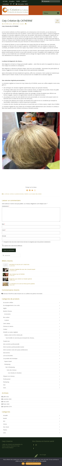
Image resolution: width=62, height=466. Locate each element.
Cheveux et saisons (8, 326)
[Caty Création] (31, 10)
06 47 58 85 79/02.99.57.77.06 (11, 446)
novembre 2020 (7, 399)
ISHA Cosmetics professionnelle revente (13, 347)
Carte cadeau (6, 323)
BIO (3, 194)
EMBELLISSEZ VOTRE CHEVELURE (13, 335)
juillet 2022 (6, 396)
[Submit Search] (42, 1)
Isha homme (6, 352)
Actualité (22, 23)
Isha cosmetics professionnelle (11, 344)
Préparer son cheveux (9, 376)
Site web (4, 236)
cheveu (5, 424)
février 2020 (6, 404)
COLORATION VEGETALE (19, 194)
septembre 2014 (7, 406)
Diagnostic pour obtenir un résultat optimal (20, 279)
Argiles (5, 308)
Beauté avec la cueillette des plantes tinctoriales (29, 293)
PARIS (36, 194)
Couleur (5, 329)
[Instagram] (36, 445)
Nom (3, 224)
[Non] (60, 462)
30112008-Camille (8, 23)
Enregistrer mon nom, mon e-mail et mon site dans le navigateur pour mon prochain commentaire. (27, 241)
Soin (4, 385)
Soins (4, 387)
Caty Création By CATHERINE (17, 274)
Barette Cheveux (7, 311)
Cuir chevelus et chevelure (15, 373)
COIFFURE (12, 194)
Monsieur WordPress (8, 293)
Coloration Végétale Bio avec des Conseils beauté (22, 269)
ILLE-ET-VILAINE (32, 194)
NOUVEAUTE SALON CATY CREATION (19, 264)
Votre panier (22, 4)
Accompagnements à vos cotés (11, 305)
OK (23, 463)
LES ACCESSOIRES (8, 355)
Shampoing (7, 364)
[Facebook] (33, 445)
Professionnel (6, 379)
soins (4, 432)
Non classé (6, 427)
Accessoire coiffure (8, 302)
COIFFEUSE (7, 194)
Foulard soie (6, 341)
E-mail (4, 230)
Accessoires (7, 314)
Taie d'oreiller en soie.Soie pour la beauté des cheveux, (20, 338)
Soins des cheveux (11, 370)
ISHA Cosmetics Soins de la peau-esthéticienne (15, 350)
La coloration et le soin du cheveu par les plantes (22, 283)
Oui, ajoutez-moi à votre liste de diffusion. (12, 245)
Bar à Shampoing (10, 367)
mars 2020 (6, 401)
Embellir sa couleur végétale (10, 332)
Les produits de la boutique (10, 358)
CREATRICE (26, 194)
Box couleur (6, 317)
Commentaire (5, 206)
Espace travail (8, 361)
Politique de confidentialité (33, 463)
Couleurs (6, 320)
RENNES (39, 194)
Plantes (5, 430)
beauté (5, 418)
